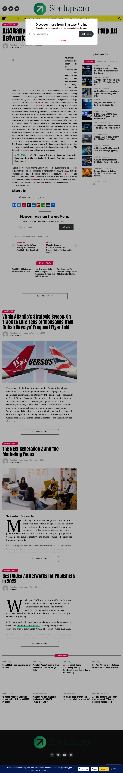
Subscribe (86, 34)
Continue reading (61, 40)
